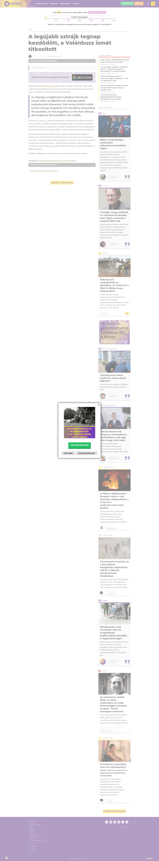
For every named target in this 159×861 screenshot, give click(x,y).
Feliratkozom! (79, 445)
